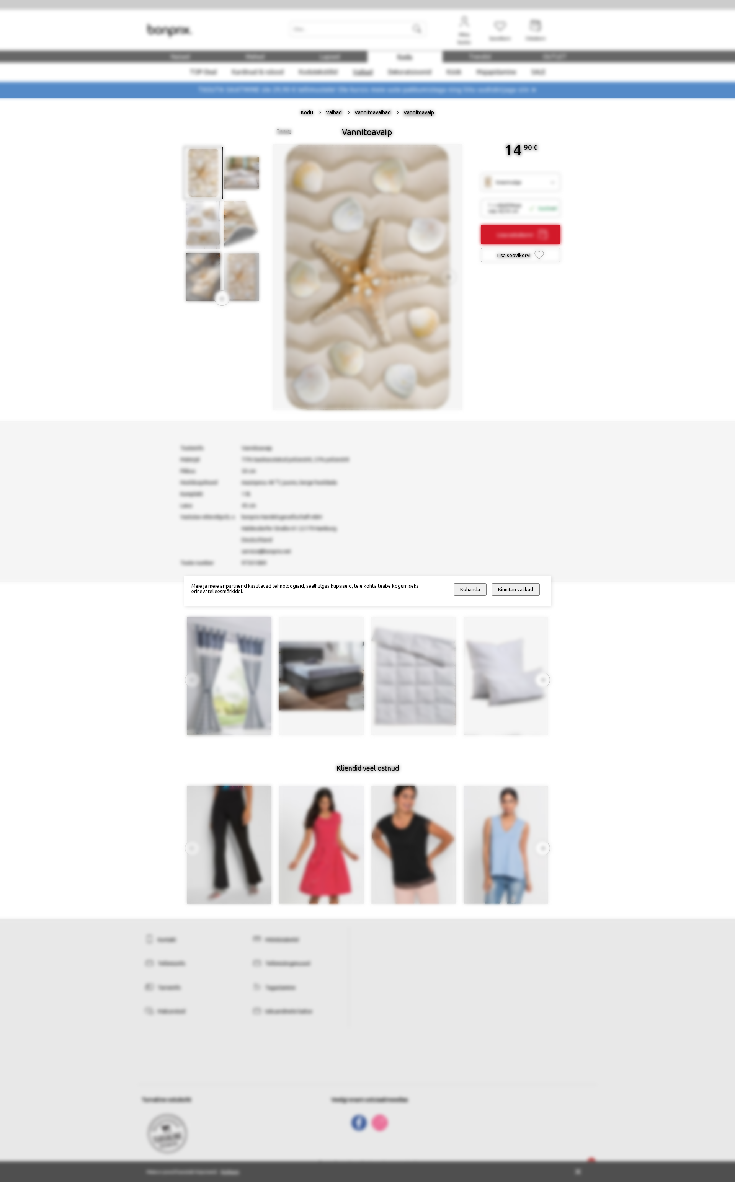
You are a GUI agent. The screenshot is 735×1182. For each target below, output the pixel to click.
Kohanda (470, 589)
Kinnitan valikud (515, 589)
